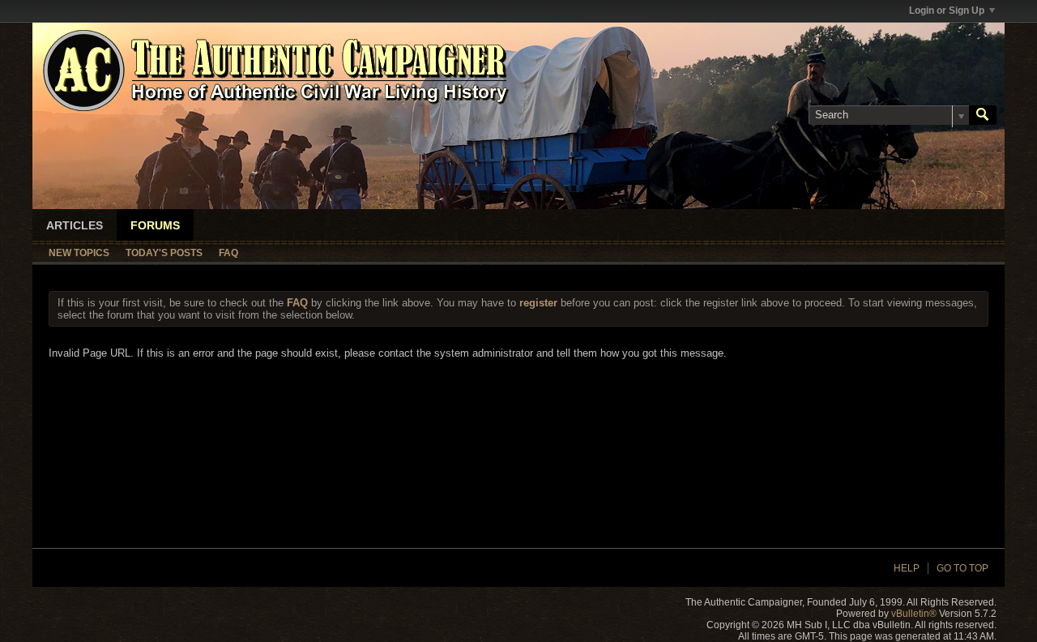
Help (907, 568)
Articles (74, 225)
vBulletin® (914, 613)
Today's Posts (164, 253)
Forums (155, 225)
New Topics (79, 253)
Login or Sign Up (946, 10)
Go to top (962, 568)
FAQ (228, 253)
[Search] (982, 115)
